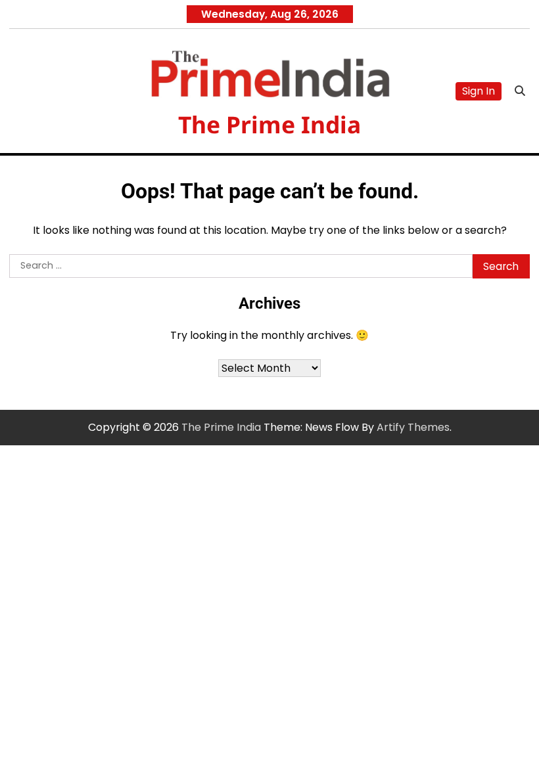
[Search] (520, 91)
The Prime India (269, 124)
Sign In (478, 91)
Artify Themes (413, 427)
